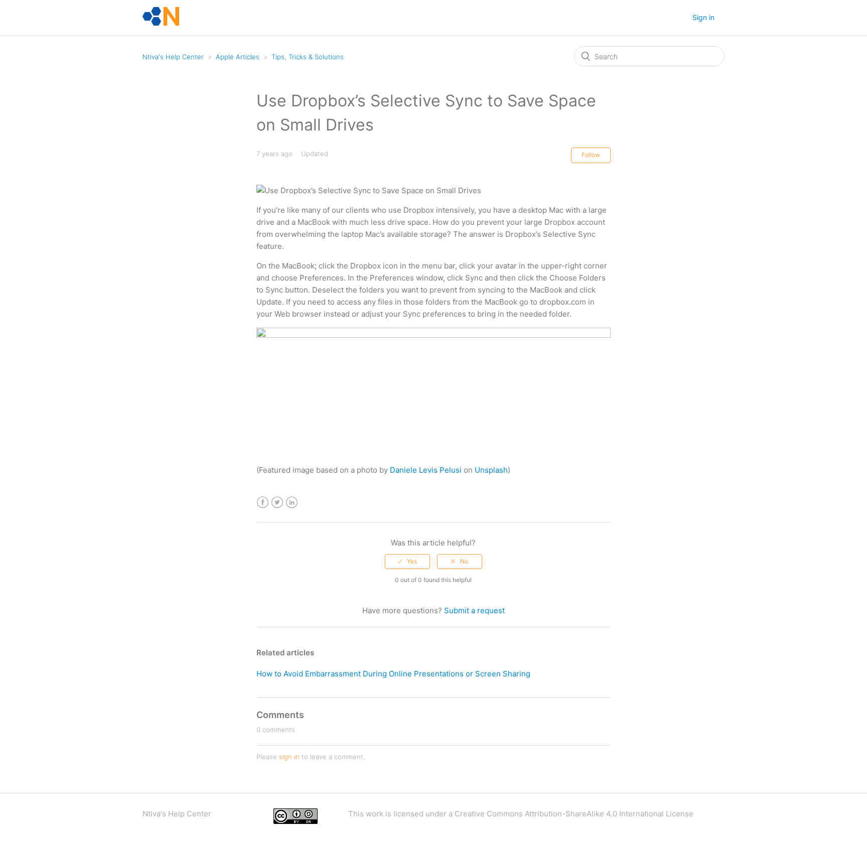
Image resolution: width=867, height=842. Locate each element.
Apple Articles (237, 57)
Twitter (277, 502)
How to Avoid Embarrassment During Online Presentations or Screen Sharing (393, 673)
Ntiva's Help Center (173, 57)
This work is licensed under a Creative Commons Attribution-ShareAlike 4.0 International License (520, 813)
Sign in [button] (703, 17)
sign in (289, 757)
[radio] (407, 561)
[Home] (160, 23)
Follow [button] (591, 155)
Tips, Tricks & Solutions (307, 57)
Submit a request (474, 610)
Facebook (262, 502)
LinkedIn (291, 502)
